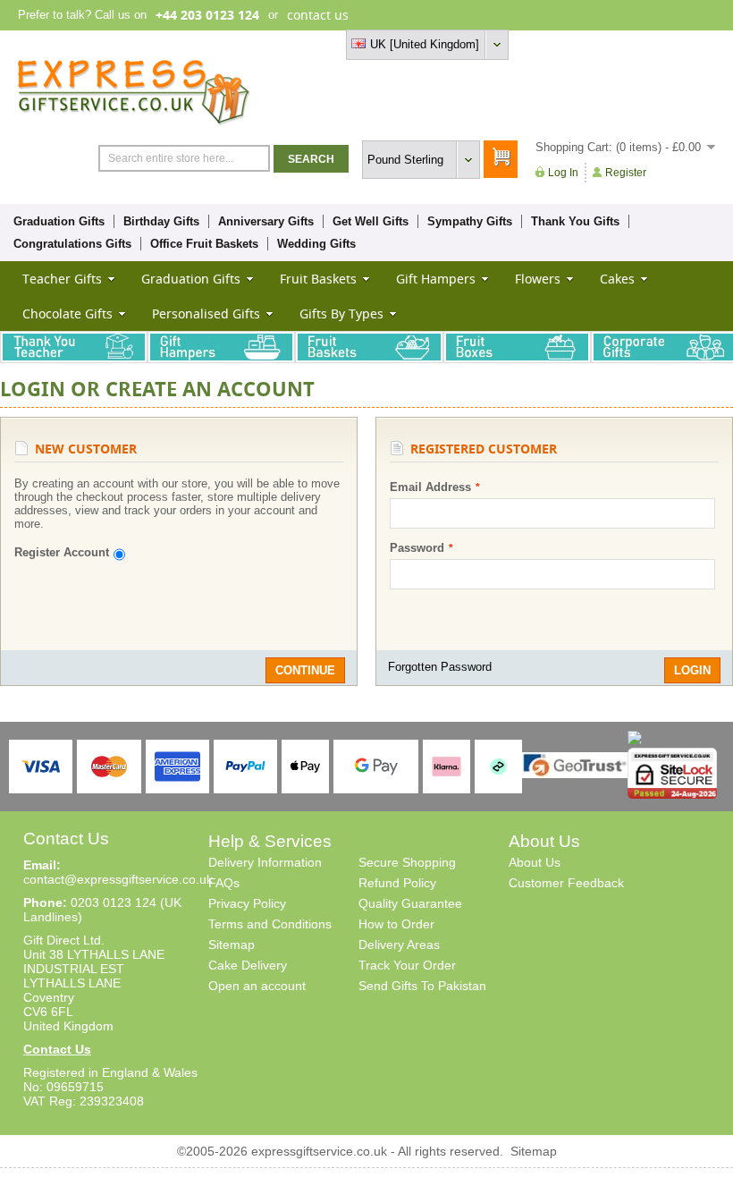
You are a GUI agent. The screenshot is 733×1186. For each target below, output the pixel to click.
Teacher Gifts (62, 278)
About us (594, 44)
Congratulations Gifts (72, 243)
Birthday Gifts (161, 221)
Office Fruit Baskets (204, 243)
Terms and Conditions (270, 924)
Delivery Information (265, 862)
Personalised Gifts (206, 313)
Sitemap (231, 944)
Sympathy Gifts (469, 221)
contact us (318, 14)
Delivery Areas (399, 944)
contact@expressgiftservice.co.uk (118, 879)
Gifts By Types (341, 313)
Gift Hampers (436, 278)
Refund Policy (397, 883)
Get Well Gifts (371, 221)
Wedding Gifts (316, 243)
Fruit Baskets (318, 278)
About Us (534, 862)
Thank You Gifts (575, 221)
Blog (638, 44)
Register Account (61, 552)
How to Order (396, 924)
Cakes (617, 278)
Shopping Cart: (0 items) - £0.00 (618, 147)
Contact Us (57, 1049)
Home (547, 44)
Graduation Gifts (59, 221)
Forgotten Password (440, 666)
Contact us (687, 44)
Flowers (537, 278)
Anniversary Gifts (266, 221)
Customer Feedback (566, 883)
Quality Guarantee (410, 903)
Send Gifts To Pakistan (422, 985)
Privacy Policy (247, 903)
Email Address (430, 487)
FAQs (224, 883)
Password (417, 548)
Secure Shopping (407, 862)
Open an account (257, 985)
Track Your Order (407, 965)
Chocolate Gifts (67, 313)
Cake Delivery (247, 965)
